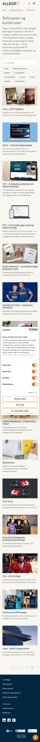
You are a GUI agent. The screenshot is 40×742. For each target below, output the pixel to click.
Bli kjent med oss (16, 10)
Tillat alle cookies (20, 399)
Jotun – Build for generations (15, 648)
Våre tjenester (7, 684)
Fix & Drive (7, 501)
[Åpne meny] (34, 3)
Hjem (4, 10)
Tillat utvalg (20, 405)
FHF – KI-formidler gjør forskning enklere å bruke (18, 226)
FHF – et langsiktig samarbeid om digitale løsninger (17, 185)
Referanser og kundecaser (11, 693)
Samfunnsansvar (8, 708)
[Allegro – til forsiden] (10, 3)
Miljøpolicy (6, 713)
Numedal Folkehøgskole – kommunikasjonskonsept (14, 538)
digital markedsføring (19, 68)
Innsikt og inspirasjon (9, 697)
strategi (32, 77)
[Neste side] (31, 667)
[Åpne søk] (29, 3)
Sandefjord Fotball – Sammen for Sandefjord (17, 306)
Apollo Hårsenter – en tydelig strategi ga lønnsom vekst (20, 267)
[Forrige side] (8, 667)
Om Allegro (6, 680)
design (6, 68)
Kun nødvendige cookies (20, 411)
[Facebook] (9, 720)
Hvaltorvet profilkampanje (14, 612)
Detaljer (31, 392)
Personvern (6, 704)
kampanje (7, 73)
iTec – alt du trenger (11, 576)
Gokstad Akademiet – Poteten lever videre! (19, 422)
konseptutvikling (9, 77)
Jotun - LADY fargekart (13, 109)
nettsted (22, 77)
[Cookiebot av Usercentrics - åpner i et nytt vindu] (29, 329)
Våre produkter (7, 688)
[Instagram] (14, 720)
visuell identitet (20, 81)
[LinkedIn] (4, 720)
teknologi (7, 81)
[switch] (35, 371)
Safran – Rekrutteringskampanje (17, 145)
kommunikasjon (19, 73)
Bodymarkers (8, 462)
